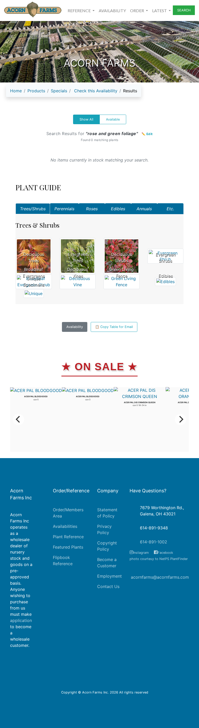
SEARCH (183, 10)
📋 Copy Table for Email (114, 327)
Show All (86, 119)
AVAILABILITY (112, 10)
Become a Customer (107, 562)
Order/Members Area (68, 513)
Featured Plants (68, 547)
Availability (74, 327)
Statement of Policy (107, 513)
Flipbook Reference (63, 560)
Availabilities (65, 526)
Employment (109, 576)
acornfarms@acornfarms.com (160, 577)
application (21, 620)
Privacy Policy (104, 529)
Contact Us (108, 586)
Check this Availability (95, 90)
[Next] (180, 419)
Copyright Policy (107, 546)
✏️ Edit (147, 134)
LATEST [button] (160, 10)
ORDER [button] (137, 10)
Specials (59, 90)
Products (36, 90)
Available (113, 119)
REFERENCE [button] (79, 10)
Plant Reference (68, 536)
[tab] (33, 208)
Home (16, 90)
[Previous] (18, 419)
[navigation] (73, 93)
